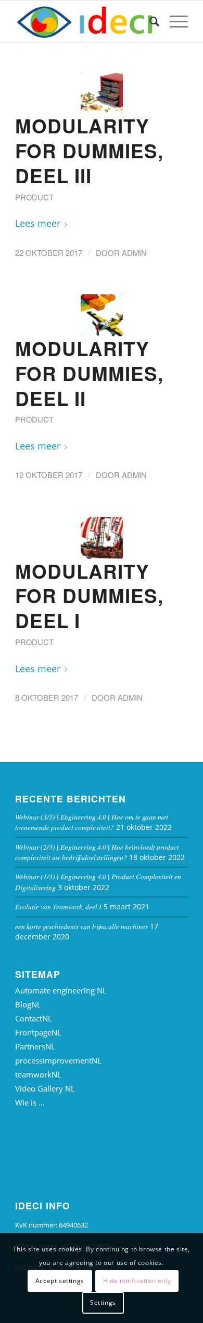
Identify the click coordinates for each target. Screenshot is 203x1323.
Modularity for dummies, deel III (89, 150)
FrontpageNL (38, 1032)
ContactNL (33, 1018)
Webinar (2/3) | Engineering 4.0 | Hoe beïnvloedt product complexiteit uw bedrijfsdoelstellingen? (97, 852)
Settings (103, 1302)
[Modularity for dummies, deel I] (102, 538)
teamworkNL (38, 1074)
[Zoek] (149, 21)
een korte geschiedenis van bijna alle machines (81, 926)
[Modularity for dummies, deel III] (102, 93)
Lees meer (37, 222)
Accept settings (59, 1280)
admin (134, 252)
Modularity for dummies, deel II (89, 373)
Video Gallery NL (45, 1088)
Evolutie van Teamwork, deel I (58, 906)
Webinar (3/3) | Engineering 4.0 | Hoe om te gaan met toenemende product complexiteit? (91, 822)
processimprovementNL (58, 1060)
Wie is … (30, 1102)
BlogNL (28, 1004)
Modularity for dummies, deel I (89, 595)
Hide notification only (137, 1280)
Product (34, 197)
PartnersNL (35, 1046)
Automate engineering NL (61, 990)
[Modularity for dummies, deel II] (102, 315)
